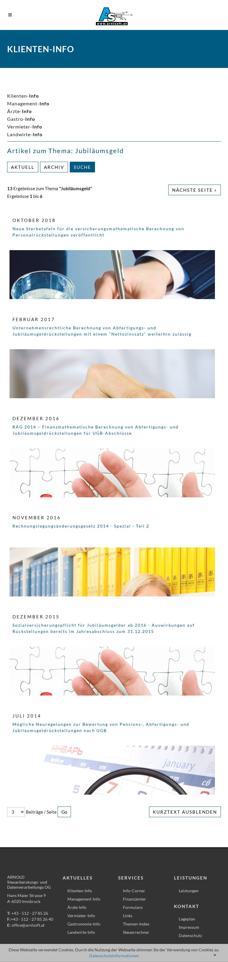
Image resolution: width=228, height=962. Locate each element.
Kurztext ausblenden (185, 812)
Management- (28, 103)
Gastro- (21, 119)
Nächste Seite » (194, 190)
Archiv (54, 167)
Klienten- (23, 96)
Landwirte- (24, 134)
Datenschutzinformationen (114, 955)
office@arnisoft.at (28, 925)
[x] (215, 955)
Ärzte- (19, 111)
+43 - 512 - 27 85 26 (29, 913)
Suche (82, 167)
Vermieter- (24, 126)
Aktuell (22, 167)
